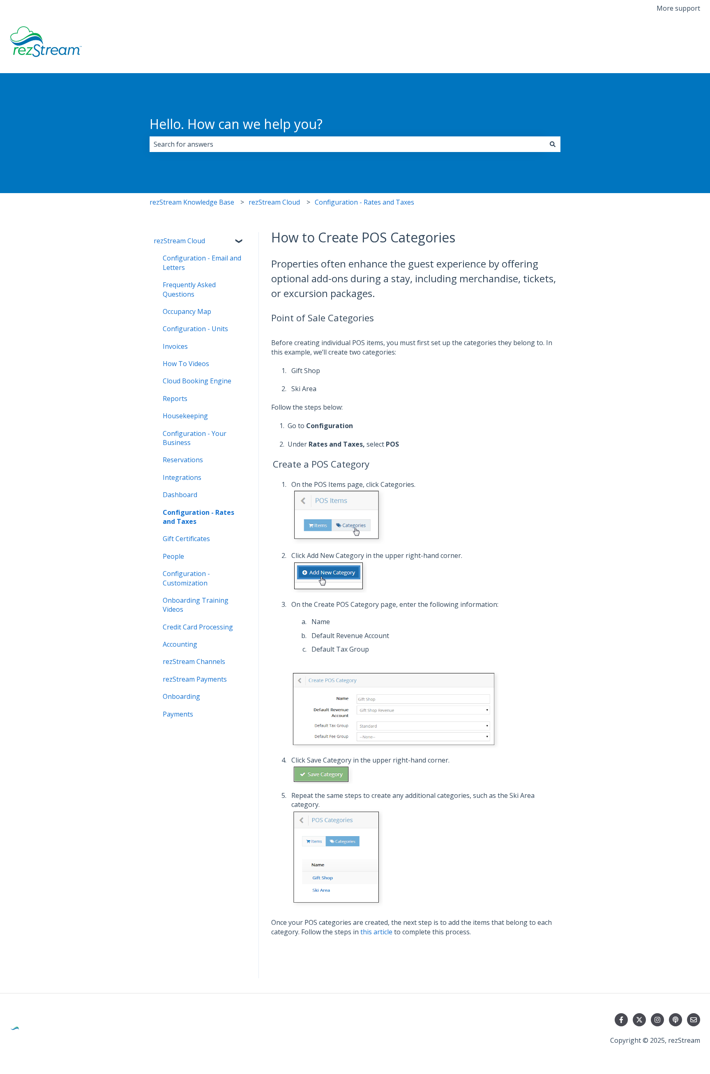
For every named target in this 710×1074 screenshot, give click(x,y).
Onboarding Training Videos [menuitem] (195, 605)
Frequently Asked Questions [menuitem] (189, 289)
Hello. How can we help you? (236, 124)
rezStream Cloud (274, 202)
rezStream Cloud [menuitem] (179, 240)
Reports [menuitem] (175, 398)
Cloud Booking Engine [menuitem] (197, 380)
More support (678, 8)
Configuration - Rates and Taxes (364, 202)
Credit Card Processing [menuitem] (198, 626)
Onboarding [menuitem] (181, 696)
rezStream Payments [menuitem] (195, 679)
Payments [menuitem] (178, 714)
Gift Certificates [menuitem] (186, 538)
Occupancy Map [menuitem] (187, 311)
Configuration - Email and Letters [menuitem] (202, 263)
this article (376, 931)
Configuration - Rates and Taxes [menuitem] (198, 517)
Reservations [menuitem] (183, 459)
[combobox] (347, 144)
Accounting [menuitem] (180, 644)
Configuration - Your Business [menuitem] (194, 438)
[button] (239, 241)
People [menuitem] (173, 556)
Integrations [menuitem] (182, 477)
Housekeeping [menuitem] (185, 415)
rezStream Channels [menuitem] (194, 661)
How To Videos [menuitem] (186, 363)
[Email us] (693, 1019)
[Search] (552, 144)
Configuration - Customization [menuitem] (186, 578)
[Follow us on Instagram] (657, 1019)
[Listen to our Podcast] (675, 1019)
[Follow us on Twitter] (639, 1019)
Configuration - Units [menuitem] (195, 328)
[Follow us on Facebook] (621, 1019)
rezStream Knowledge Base (192, 202)
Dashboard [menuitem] (180, 494)
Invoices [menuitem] (175, 346)
